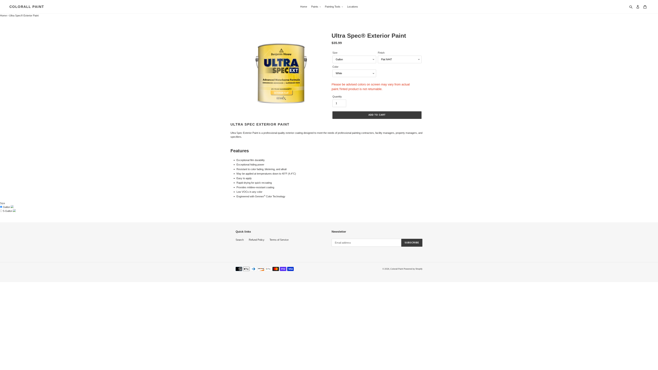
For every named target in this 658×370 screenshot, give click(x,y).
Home (3, 15)
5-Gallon (8, 210)
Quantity (337, 96)
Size (334, 52)
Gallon (7, 207)
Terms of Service (279, 239)
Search (240, 239)
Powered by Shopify (413, 269)
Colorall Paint (26, 7)
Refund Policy (256, 239)
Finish (381, 52)
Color (335, 66)
